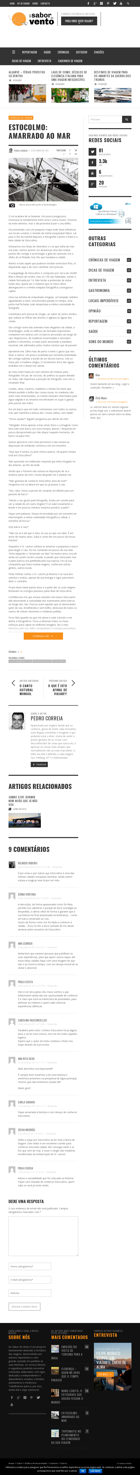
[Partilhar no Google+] (64, 154)
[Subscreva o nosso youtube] (92, 173)
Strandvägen (59, 661)
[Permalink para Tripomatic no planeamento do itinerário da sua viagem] (55, 1433)
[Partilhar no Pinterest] (70, 154)
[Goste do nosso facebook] (92, 162)
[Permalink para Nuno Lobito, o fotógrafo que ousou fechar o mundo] (55, 1392)
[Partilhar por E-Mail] (76, 154)
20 (86, 1346)
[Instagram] (101, 3)
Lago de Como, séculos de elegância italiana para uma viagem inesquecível (26, 76)
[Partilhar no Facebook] (70, 150)
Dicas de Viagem (101, 270)
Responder (58, 867)
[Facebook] (88, 3)
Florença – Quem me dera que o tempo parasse (65, 1374)
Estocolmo (14, 661)
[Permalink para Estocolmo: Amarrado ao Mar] (55, 1414)
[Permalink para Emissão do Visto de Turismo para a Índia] (55, 1348)
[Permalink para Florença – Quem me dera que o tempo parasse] (55, 1370)
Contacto (53, 1463)
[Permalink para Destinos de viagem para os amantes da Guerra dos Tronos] (70, 95)
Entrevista (97, 280)
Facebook (41, 764)
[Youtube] (121, 3)
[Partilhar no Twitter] (76, 150)
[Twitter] (114, 3)
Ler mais (95, 1471)
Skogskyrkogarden (42, 661)
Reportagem (98, 321)
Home (11, 1463)
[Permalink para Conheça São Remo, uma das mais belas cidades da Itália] (112, 95)
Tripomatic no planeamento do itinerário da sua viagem (66, 1437)
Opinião (95, 310)
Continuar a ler (41, 636)
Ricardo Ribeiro (27, 863)
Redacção (17, 84)
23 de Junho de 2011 (39, 150)
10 (86, 1390)
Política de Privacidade (36, 1463)
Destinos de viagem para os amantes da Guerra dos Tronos (69, 76)
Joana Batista (19, 809)
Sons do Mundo (101, 341)
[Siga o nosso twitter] (92, 152)
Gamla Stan (26, 661)
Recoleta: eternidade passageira (112, 401)
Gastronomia (99, 290)
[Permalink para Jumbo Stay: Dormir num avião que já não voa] (25, 820)
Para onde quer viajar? (79, 22)
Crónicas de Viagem (20, 117)
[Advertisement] (83, 34)
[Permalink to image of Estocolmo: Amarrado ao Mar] (43, 179)
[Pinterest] (108, 3)
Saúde (93, 331)
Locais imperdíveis (103, 300)
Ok (82, 1471)
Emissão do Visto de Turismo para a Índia (66, 1352)
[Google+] (95, 3)
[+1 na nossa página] (92, 184)
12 (86, 1368)
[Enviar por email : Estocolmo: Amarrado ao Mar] (12, 652)
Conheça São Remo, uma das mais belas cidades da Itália (112, 76)
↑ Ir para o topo (123, 1463)
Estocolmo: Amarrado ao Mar (70, 1417)
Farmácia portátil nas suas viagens (113, 378)
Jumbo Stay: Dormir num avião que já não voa (23, 801)
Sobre (20, 1463)
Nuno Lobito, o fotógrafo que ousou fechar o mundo (67, 1396)
